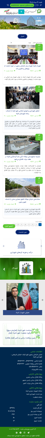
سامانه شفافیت (37, 397)
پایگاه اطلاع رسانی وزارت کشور (32, 383)
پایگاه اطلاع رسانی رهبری (34, 377)
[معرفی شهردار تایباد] (22, 296)
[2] (40, 18)
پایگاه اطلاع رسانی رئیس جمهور (32, 380)
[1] (38, 18)
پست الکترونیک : (36, 369)
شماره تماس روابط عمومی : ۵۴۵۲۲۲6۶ (29, 364)
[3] (42, 18)
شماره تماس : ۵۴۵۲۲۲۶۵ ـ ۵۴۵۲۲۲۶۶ (30, 361)
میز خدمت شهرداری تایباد (34, 394)
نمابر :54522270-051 (35, 366)
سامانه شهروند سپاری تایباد (34, 391)
